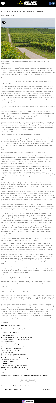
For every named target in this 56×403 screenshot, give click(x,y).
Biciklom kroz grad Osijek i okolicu (10, 332)
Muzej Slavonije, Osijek (7, 341)
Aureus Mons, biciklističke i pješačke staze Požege (15, 358)
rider (14, 15)
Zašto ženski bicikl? (47, 389)
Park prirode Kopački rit (7, 335)
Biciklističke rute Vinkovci (8, 352)
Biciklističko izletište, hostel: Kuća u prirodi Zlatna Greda (16, 337)
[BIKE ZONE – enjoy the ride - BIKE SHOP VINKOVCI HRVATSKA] (28, 3)
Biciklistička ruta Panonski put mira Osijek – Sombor (15, 339)
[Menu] (3, 3)
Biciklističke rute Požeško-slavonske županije (13, 356)
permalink (32, 385)
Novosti (13, 9)
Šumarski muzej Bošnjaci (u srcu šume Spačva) (13, 354)
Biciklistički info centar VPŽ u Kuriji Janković (13, 367)
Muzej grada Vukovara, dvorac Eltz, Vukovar (13, 345)
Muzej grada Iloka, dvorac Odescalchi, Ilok (12, 348)
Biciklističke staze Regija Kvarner (12, 389)
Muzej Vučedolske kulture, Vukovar (10, 343)
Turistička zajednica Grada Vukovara (11, 325)
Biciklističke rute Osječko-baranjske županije (13, 329)
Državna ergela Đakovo (7, 361)
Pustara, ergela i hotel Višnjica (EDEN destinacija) (14, 369)
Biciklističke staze (6, 9)
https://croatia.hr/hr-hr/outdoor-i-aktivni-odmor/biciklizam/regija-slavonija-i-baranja (24, 375)
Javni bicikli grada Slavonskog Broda (11, 350)
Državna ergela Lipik (6, 363)
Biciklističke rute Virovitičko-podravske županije (14, 365)
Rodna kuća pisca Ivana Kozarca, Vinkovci (12, 347)
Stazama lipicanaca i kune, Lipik (9, 360)
